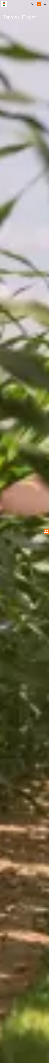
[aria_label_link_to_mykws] (39, 4)
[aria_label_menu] (44, 3)
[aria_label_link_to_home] (4, 4)
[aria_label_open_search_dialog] (32, 3)
